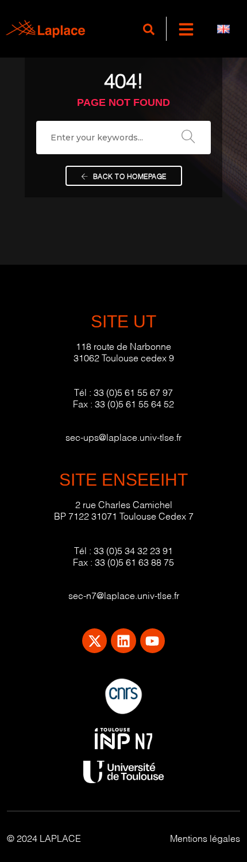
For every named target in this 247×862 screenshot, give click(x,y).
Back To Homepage (129, 176)
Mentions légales (205, 837)
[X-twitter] (94, 640)
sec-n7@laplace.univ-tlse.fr (123, 594)
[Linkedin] (123, 640)
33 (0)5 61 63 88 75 (134, 561)
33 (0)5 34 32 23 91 (133, 549)
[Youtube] (152, 640)
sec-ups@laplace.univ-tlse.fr (123, 436)
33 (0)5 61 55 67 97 (133, 391)
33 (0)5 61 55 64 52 (134, 403)
